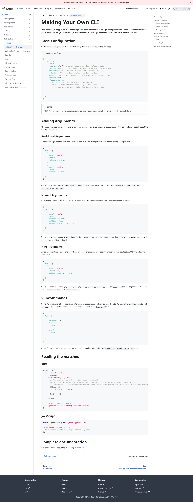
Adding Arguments (160, 20)
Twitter (64, 488)
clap (81, 30)
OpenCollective (104, 488)
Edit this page (50, 456)
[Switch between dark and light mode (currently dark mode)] (169, 9)
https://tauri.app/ (123, 2)
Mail (63, 485)
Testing (7, 31)
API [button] (27, 9)
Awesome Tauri (141, 492)
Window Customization (14, 83)
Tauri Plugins (10, 71)
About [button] (70, 9)
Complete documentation (162, 46)
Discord (138, 488)
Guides (20, 9)
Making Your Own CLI (14, 47)
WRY (26, 492)
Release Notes (132, 9)
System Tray (10, 79)
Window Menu (11, 63)
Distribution (8, 39)
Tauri (27, 485)
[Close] (190, 2)
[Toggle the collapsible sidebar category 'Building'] (29, 35)
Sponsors (139, 485)
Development (9, 23)
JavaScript (159, 43)
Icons (7, 59)
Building (7, 35)
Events (8, 55)
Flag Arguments (161, 30)
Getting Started (10, 19)
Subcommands (159, 33)
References (38, 9)
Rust (157, 40)
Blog (47, 9)
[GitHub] (142, 9)
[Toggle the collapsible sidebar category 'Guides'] (29, 15)
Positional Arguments (163, 23)
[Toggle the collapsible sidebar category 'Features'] (29, 43)
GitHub (101, 492)
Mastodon (65, 492)
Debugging (8, 27)
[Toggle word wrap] (141, 370)
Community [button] (59, 9)
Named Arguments (162, 26)
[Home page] (43, 15)
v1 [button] (163, 9)
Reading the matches (161, 36)
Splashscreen (10, 75)
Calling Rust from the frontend (17, 51)
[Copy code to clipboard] (145, 59)
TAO (26, 488)
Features (7, 43)
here (62, 130)
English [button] (152, 9)
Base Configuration (160, 17)
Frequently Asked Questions (15, 87)
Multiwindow (10, 67)
